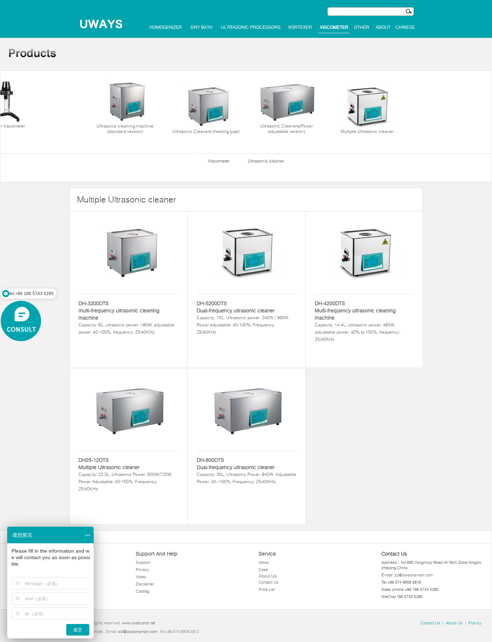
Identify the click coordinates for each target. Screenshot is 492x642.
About (383, 27)
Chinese (405, 27)
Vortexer (300, 27)
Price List (267, 589)
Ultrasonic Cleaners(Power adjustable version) (286, 128)
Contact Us (268, 582)
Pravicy (475, 622)
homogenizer (165, 27)
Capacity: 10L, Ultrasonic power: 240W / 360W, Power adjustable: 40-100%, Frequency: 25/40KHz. (243, 317)
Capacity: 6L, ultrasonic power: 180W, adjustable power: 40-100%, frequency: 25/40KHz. (126, 317)
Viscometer (334, 27)
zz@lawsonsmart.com (413, 575)
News (264, 562)
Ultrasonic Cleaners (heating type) (206, 131)
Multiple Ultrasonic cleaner (367, 131)
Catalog (142, 591)
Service (267, 553)
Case (263, 569)
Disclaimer (145, 584)
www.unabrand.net (138, 622)
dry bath (202, 27)
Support (143, 562)
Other (361, 27)
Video (141, 576)
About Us (268, 576)
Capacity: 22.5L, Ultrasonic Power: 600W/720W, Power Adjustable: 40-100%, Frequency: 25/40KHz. (125, 474)
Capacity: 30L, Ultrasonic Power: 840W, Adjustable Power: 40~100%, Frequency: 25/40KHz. (246, 470)
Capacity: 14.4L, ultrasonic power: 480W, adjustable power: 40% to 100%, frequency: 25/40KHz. (357, 321)
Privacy (142, 569)
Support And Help (157, 553)
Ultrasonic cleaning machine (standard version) (125, 128)
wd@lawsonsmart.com (137, 631)
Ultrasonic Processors (251, 27)
